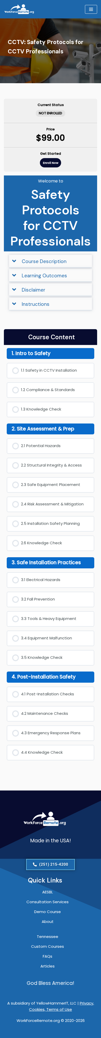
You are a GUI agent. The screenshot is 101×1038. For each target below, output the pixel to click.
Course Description (44, 261)
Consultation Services (47, 902)
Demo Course (47, 911)
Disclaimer (33, 290)
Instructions (35, 304)
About (48, 921)
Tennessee (47, 936)
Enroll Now (50, 163)
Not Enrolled (50, 113)
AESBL (47, 892)
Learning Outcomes (44, 275)
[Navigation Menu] (91, 9)
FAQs (47, 956)
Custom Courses (47, 946)
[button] (50, 261)
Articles (47, 966)
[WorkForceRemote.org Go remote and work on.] (19, 9)
